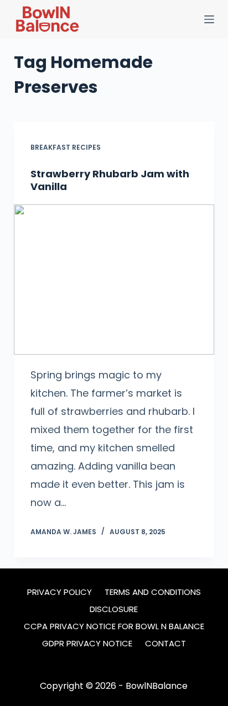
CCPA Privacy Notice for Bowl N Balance (114, 626)
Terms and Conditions (153, 592)
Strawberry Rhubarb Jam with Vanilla (109, 180)
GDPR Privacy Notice (87, 643)
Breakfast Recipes (65, 147)
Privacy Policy (59, 592)
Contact (165, 643)
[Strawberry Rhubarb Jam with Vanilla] (114, 279)
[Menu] (209, 19)
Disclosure (114, 609)
